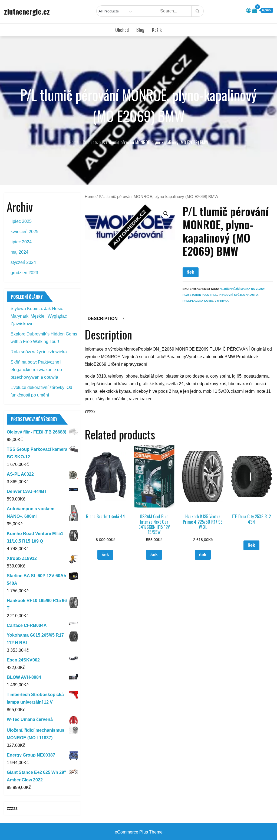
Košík (157, 29)
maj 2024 (19, 252)
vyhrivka (222, 300)
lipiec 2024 (21, 242)
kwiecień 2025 (24, 231)
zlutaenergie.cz (27, 11)
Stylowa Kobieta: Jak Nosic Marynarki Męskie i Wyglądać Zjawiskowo (39, 316)
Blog (140, 29)
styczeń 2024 (23, 262)
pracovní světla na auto (238, 294)
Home (90, 196)
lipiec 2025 (21, 221)
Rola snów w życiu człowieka (39, 352)
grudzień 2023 (24, 272)
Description (103, 318)
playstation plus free (200, 294)
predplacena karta (198, 300)
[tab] (105, 319)
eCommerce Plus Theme (139, 832)
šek (190, 272)
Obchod (122, 29)
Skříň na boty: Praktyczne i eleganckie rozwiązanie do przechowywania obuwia (36, 369)
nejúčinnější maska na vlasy (242, 288)
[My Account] (248, 10)
